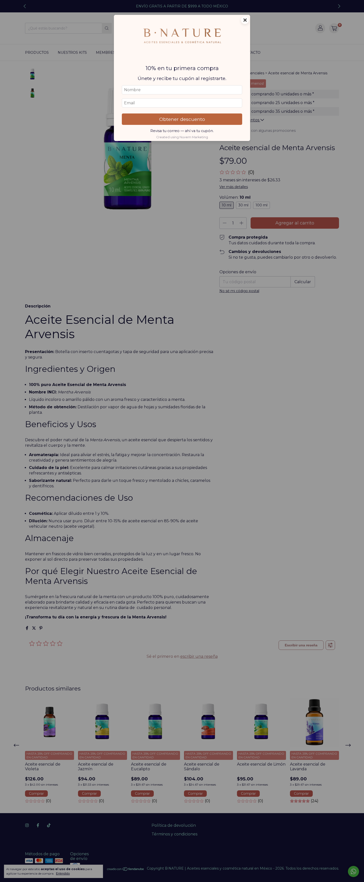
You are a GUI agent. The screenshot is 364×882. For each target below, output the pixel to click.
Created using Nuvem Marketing (182, 137)
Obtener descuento (182, 119)
